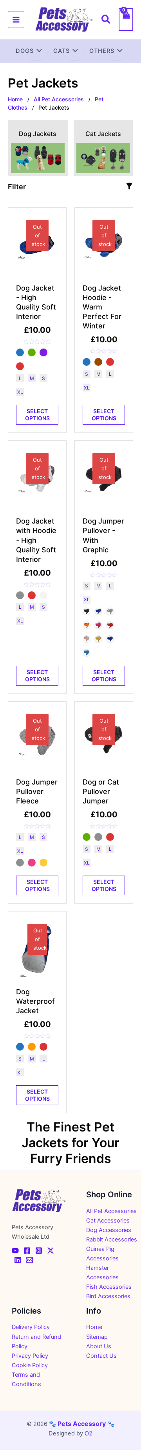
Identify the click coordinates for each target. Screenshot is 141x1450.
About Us (98, 1346)
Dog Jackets (37, 134)
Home (15, 99)
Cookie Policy (30, 1365)
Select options (37, 414)
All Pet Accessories (59, 99)
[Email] (29, 1260)
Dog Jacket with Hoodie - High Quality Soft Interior (36, 540)
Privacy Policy (30, 1355)
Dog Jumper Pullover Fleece (37, 791)
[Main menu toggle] (16, 19)
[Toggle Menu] (37, 52)
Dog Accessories (108, 1230)
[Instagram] (38, 1250)
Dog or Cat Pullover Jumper (101, 791)
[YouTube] (15, 1250)
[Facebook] (27, 1250)
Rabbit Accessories (111, 1239)
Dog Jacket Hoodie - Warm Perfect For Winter (102, 307)
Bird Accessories (108, 1296)
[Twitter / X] (50, 1250)
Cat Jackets (103, 134)
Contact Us (101, 1355)
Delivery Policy (31, 1327)
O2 (88, 1433)
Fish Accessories (109, 1286)
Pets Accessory (82, 1424)
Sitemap (97, 1336)
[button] (106, 20)
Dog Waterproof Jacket (35, 1001)
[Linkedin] (17, 1260)
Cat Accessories (108, 1220)
